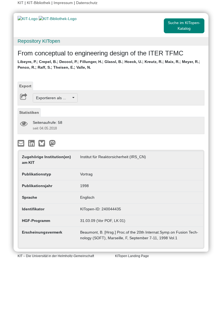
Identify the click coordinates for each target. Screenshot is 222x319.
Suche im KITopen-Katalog (184, 26)
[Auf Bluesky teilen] (43, 143)
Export (25, 86)
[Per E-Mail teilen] (21, 143)
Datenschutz (86, 3)
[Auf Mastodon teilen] (52, 143)
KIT (21, 3)
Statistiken (29, 112)
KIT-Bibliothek (39, 3)
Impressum (63, 3)
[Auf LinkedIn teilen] (32, 143)
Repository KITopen (39, 41)
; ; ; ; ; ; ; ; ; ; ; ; (109, 64)
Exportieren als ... (53, 98)
